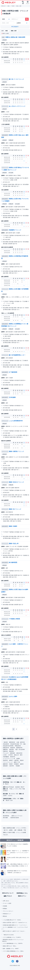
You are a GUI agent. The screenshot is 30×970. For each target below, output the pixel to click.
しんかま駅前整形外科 (16, 420)
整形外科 (12, 756)
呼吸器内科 (18, 745)
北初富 (5, 795)
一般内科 (5, 742)
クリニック (5, 79)
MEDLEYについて (8, 893)
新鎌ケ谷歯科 (13, 526)
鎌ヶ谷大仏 (12, 793)
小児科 (5, 755)
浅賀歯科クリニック (15, 230)
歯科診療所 (5, 135)
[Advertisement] (15, 71)
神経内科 (12, 747)
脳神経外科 (19, 747)
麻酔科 (22, 764)
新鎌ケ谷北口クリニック (16, 482)
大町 (18, 798)
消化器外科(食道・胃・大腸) (18, 744)
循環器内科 (12, 742)
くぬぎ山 (9, 795)
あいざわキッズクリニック (17, 106)
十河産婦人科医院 (14, 618)
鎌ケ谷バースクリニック (16, 79)
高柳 (11, 782)
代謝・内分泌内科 (20, 749)
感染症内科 (19, 753)
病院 (3, 37)
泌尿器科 (11, 749)
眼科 (21, 755)
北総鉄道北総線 (14, 817)
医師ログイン (22, 896)
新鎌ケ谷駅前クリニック (16, 451)
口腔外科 (11, 765)
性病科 (11, 764)
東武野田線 (6, 815)
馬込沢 (7, 784)
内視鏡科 (16, 764)
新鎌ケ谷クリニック (15, 509)
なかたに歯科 (13, 696)
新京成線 (5, 817)
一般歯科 (17, 765)
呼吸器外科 (6, 747)
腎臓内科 (5, 749)
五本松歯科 (12, 397)
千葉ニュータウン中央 (15, 788)
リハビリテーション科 (9, 758)
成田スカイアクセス (17, 815)
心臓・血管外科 (20, 742)
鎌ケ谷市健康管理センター (17, 355)
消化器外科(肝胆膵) (8, 745)
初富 (17, 793)
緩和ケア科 (17, 762)
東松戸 (22, 787)
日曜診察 (11, 140)
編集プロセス (8, 896)
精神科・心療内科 (14, 760)
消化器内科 (6, 744)
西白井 (8, 800)
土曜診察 (4, 40)
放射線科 (5, 765)
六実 (14, 782)
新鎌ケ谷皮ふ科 (13, 543)
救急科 (22, 760)
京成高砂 (17, 787)
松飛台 (15, 798)
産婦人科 (16, 755)
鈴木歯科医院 (13, 562)
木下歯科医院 (13, 372)
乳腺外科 (5, 751)
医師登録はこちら (22, 893)
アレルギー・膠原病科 (9, 753)
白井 (11, 800)
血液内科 (11, 751)
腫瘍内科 (5, 764)
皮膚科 (18, 758)
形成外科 (5, 760)
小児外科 (10, 755)
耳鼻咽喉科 (6, 756)
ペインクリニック (8, 762)
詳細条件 (15, 26)
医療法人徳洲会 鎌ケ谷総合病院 (15, 37)
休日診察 (11, 172)
